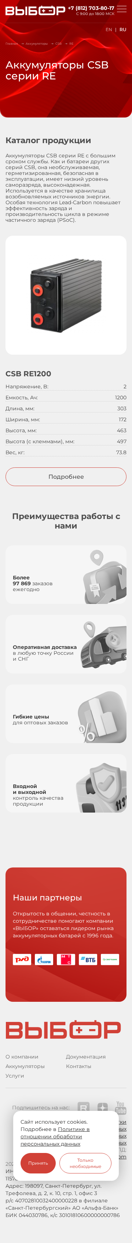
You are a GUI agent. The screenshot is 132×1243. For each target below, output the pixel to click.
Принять (38, 1163)
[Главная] (30, 11)
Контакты (78, 1066)
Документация (86, 1056)
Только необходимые (85, 1163)
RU (123, 29)
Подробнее (66, 476)
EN (109, 29)
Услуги (15, 1075)
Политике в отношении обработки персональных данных (55, 1136)
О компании (22, 1056)
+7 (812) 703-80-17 (91, 8)
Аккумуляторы (25, 1066)
